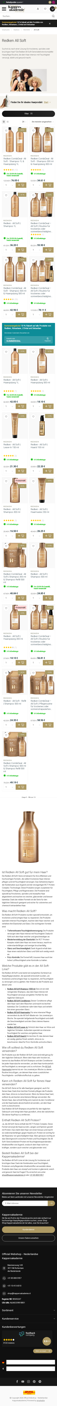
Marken (16, 30)
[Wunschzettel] (45, 9)
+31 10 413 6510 (14, 1286)
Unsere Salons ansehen (28, 1238)
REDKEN (26, 30)
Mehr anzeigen (41, 1351)
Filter (27, 114)
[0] (52, 9)
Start (46, 102)
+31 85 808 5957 (36, 1175)
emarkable (41, 1401)
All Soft (36, 30)
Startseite (6, 30)
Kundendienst (28, 1229)
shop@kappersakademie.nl (13, 1175)
